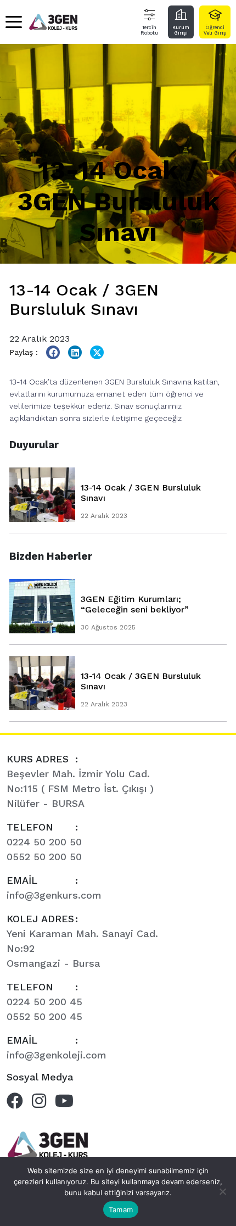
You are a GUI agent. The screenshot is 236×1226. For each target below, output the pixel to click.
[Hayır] (222, 1191)
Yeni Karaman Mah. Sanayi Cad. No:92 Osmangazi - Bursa (82, 948)
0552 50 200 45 (44, 1016)
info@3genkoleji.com (56, 1055)
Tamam (121, 1209)
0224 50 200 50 (44, 842)
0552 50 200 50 (44, 856)
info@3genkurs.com (54, 895)
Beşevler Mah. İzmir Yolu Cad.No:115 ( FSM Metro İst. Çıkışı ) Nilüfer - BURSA (80, 788)
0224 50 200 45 (44, 1001)
